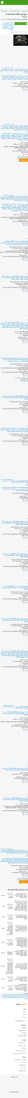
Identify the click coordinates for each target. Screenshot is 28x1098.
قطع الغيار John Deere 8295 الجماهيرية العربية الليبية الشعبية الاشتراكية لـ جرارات (15, 995)
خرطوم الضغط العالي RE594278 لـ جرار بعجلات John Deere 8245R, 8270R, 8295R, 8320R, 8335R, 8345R (15, 555)
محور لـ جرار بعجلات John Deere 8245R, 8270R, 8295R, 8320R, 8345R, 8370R (21, 917)
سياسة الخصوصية (22, 1045)
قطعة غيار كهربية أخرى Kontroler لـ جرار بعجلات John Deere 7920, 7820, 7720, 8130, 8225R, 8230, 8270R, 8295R (21, 966)
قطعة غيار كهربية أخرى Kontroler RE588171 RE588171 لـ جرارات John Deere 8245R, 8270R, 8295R (14, 588)
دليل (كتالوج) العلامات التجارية (19, 1053)
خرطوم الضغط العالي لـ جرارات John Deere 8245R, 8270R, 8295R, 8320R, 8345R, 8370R (20, 895)
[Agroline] (2, 11)
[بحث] (2, 7)
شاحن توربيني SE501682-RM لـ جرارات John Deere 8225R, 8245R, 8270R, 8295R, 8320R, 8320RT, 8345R (15, 799)
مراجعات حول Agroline (21, 1050)
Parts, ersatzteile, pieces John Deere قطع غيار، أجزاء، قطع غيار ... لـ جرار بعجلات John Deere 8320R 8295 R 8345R (15, 489)
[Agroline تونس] (18, 2)
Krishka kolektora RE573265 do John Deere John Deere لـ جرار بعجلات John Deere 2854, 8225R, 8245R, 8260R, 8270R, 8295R (20, 988)
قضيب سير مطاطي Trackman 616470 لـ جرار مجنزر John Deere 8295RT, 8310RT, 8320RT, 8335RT (15, 713)
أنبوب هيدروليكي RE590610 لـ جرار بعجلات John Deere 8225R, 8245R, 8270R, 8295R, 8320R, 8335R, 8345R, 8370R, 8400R (15, 278)
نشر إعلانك (23, 160)
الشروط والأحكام (22, 1042)
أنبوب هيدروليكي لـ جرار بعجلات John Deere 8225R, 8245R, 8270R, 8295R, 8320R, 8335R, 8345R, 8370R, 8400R (20, 953)
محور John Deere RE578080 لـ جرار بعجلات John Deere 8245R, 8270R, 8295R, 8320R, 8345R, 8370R (14, 397)
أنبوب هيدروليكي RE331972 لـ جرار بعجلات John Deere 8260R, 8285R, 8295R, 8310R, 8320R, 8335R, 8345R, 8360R (15, 523)
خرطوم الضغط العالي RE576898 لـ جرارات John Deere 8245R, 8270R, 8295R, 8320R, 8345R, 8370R (15, 620)
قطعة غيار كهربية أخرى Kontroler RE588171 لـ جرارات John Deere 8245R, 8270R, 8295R (20, 979)
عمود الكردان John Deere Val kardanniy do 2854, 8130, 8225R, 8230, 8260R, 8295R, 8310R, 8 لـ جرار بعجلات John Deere (20, 928)
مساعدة (24, 1014)
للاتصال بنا (24, 1017)
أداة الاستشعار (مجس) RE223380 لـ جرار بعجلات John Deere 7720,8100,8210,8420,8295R (15, 769)
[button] (2, 2)
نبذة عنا (24, 1012)
